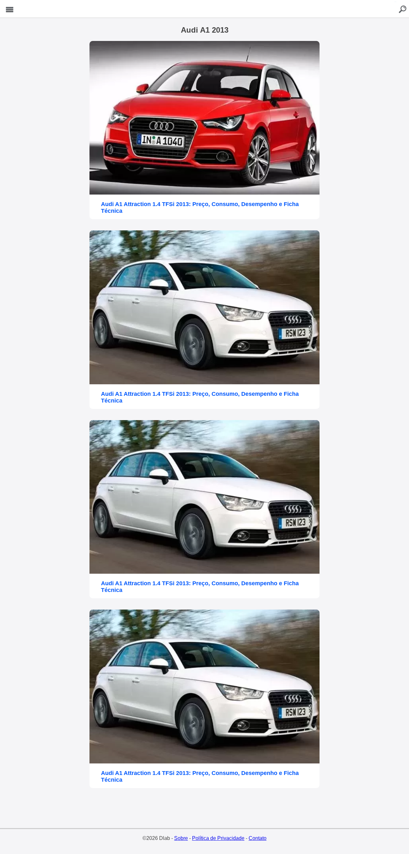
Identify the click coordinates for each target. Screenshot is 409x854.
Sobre (181, 838)
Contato (257, 838)
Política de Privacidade (218, 838)
